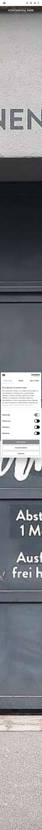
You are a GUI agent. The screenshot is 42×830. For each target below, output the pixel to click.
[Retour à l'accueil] (21, 10)
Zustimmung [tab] (7, 380)
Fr (35, 3)
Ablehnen (21, 453)
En (31, 3)
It (38, 3)
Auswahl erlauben (21, 448)
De (27, 3)
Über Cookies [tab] (34, 380)
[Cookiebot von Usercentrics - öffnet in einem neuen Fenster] (31, 375)
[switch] (37, 421)
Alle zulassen (21, 442)
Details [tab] (21, 380)
